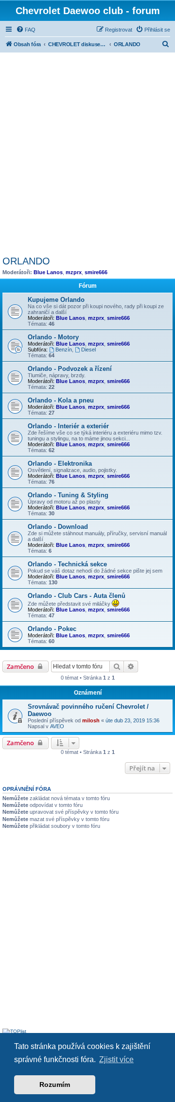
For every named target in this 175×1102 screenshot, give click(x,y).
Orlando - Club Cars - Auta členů (76, 595)
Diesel (88, 349)
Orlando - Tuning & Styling (68, 495)
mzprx (74, 272)
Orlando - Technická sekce (67, 564)
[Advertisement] (87, 152)
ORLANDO (26, 261)
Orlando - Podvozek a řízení (70, 368)
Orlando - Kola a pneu (61, 400)
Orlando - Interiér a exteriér (68, 426)
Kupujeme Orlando (56, 299)
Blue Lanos (48, 272)
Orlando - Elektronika (60, 463)
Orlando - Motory (53, 337)
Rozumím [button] (54, 1084)
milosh (91, 720)
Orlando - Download (58, 526)
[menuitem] (25, 29)
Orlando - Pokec (52, 628)
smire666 (96, 272)
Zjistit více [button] (116, 1059)
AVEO (57, 726)
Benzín (63, 349)
